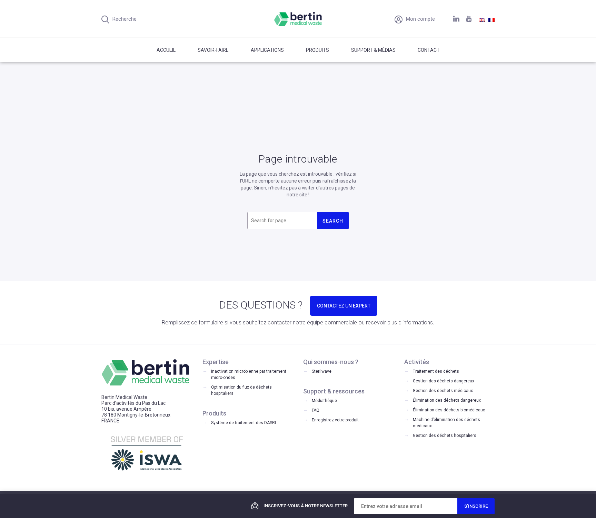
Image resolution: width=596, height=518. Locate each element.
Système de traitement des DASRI (243, 422)
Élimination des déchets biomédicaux (449, 410)
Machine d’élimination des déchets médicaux (446, 422)
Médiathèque (324, 400)
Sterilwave (321, 371)
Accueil (166, 50)
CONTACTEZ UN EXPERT (343, 306)
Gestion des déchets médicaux (443, 390)
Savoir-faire (213, 50)
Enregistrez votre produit (335, 420)
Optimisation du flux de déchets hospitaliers (241, 390)
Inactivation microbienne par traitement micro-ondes (248, 374)
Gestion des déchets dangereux (443, 381)
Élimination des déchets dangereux (447, 400)
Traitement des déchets (436, 371)
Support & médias (373, 50)
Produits (317, 50)
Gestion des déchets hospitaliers (444, 435)
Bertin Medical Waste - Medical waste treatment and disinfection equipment (298, 19)
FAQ (315, 410)
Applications (267, 50)
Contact (429, 50)
